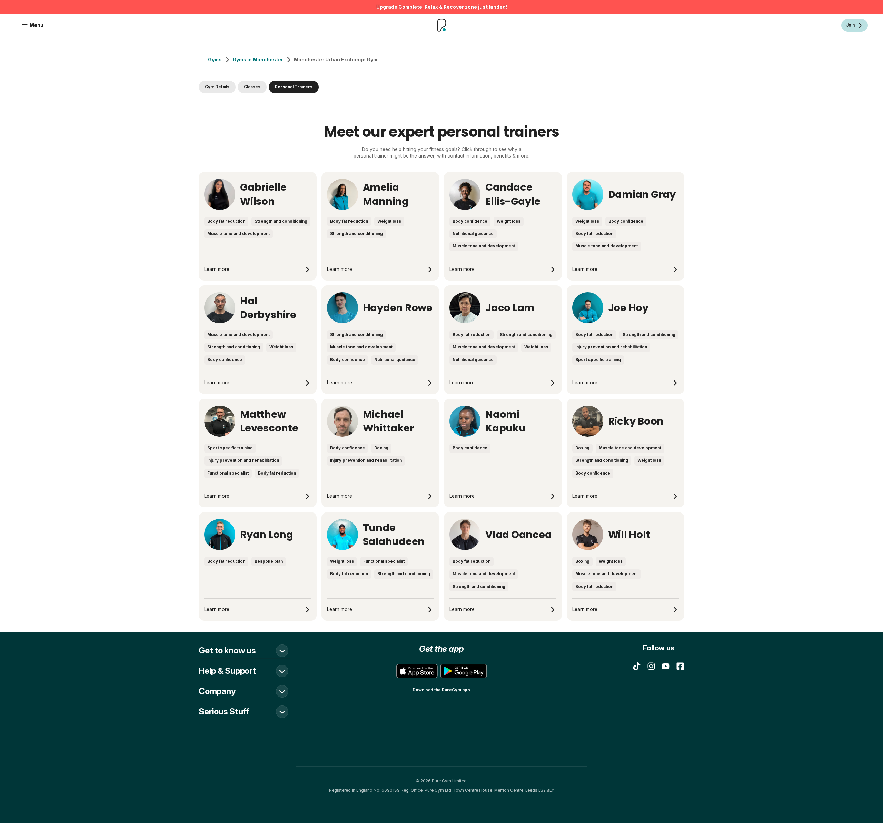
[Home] (441, 25)
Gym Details (217, 86)
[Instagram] (651, 666)
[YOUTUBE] (666, 666)
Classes (252, 86)
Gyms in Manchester (257, 59)
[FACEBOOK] (680, 666)
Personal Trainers (293, 86)
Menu (36, 25)
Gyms (215, 59)
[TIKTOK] (637, 666)
